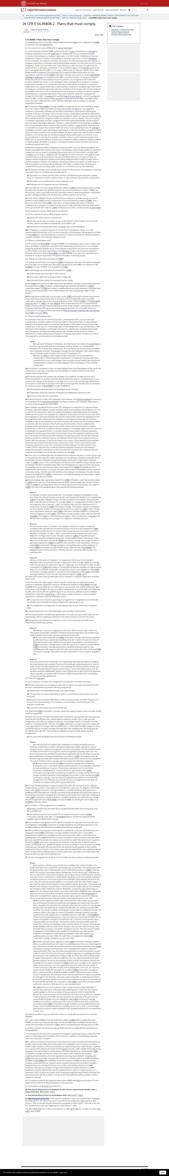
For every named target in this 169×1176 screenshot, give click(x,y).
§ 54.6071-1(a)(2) (77, 1095)
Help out (122, 10)
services (78, 96)
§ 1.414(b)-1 (45, 356)
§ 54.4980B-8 (60, 817)
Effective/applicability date (38, 1098)
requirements (47, 45)
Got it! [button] (163, 1172)
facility (86, 68)
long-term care (69, 96)
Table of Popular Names (39, 30)
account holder (95, 208)
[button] (147, 10)
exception (50, 96)
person (65, 1049)
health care (55, 54)
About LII (78, 10)
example (95, 128)
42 (35, 303)
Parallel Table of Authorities (121, 34)
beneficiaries (90, 893)
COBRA (96, 42)
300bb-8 (57, 303)
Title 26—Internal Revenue (72, 15)
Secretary (65, 251)
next (101, 34)
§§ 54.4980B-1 (45, 106)
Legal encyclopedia (112, 10)
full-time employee (84, 399)
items (31, 155)
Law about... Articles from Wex (122, 29)
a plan (72, 51)
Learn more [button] (63, 1172)
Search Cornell (144, 4)
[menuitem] (78, 10)
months (93, 516)
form (78, 1080)
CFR (26, 30)
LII (23, 15)
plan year (40, 678)
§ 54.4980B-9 (33, 235)
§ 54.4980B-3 (40, 1061)
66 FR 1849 (74, 1109)
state (78, 125)
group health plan (65, 48)
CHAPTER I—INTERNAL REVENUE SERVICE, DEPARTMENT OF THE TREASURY (111, 15)
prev (96, 34)
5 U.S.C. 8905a (42, 313)
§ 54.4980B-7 (87, 547)
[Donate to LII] (129, 10)
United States (94, 344)
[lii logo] (43, 9)
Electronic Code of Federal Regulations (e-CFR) (43, 15)
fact (63, 155)
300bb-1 (44, 303)
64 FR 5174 (37, 1109)
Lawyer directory (98, 10)
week (72, 452)
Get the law (87, 10)
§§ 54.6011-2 (46, 1086)
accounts (59, 98)
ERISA (58, 1025)
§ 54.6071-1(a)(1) (49, 1092)
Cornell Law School (36, 3)
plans (76, 42)
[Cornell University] (23, 3)
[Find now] (147, 10)
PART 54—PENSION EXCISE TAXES (74, 18)
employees (93, 58)
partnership (49, 594)
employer (91, 51)
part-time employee (50, 402)
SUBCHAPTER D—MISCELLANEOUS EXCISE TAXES (42, 18)
